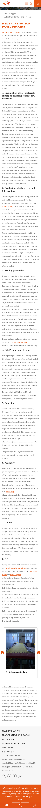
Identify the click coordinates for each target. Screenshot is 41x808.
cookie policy (25, 797)
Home (6, 14)
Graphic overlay (7, 206)
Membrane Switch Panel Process (18, 17)
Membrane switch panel (10, 32)
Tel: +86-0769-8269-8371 (12, 756)
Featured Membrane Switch (16, 735)
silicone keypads (15, 575)
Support (13, 14)
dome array (10, 492)
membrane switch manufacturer (16, 568)
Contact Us (8, 752)
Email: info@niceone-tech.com (14, 759)
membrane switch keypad (18, 342)
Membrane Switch (11, 731)
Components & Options (13, 743)
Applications (8, 739)
